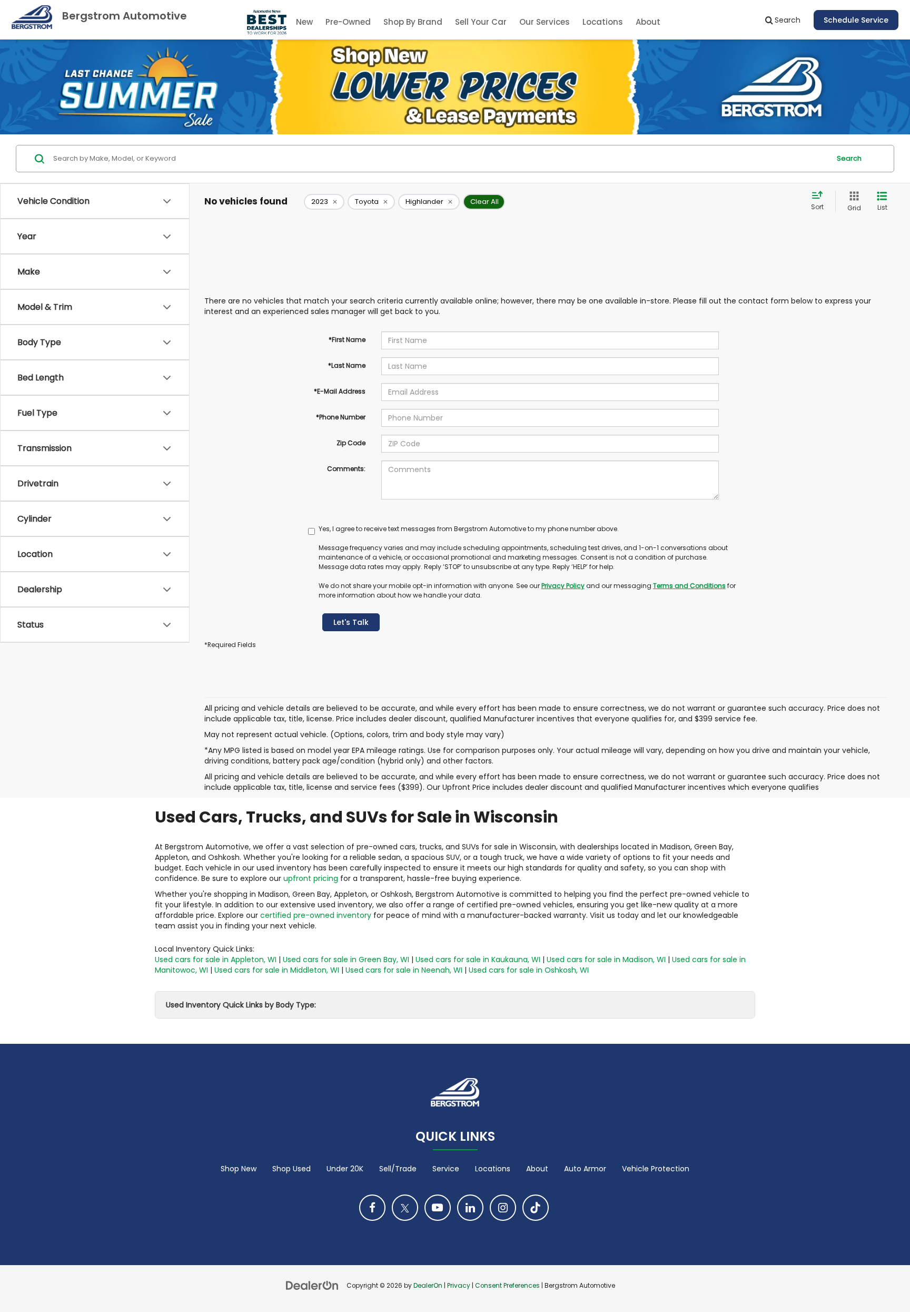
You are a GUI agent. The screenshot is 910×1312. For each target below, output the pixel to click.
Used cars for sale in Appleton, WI (215, 959)
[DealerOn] (312, 1285)
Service (445, 1168)
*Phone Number (340, 417)
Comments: (346, 468)
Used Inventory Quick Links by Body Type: (241, 1005)
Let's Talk (351, 622)
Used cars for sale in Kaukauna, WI (478, 959)
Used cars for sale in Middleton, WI (276, 970)
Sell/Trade (398, 1168)
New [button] (304, 21)
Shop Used (291, 1168)
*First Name (347, 339)
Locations (602, 21)
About (537, 1168)
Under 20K (345, 1168)
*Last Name (346, 365)
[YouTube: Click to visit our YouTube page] (437, 1207)
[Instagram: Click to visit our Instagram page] (503, 1207)
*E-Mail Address (339, 391)
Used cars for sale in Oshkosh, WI (529, 970)
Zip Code (351, 442)
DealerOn (427, 1285)
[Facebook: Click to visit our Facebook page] (372, 1207)
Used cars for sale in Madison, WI (606, 959)
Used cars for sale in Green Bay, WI (346, 959)
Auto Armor (585, 1168)
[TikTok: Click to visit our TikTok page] (535, 1207)
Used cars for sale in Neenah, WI (403, 970)
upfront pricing (310, 878)
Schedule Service (856, 20)
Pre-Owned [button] (348, 21)
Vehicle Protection (655, 1168)
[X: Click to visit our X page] (405, 1207)
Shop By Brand (412, 21)
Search (849, 158)
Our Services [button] (544, 21)
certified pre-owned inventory (315, 915)
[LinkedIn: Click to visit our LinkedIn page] (470, 1207)
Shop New (238, 1168)
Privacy (458, 1285)
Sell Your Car (481, 21)
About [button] (648, 21)
